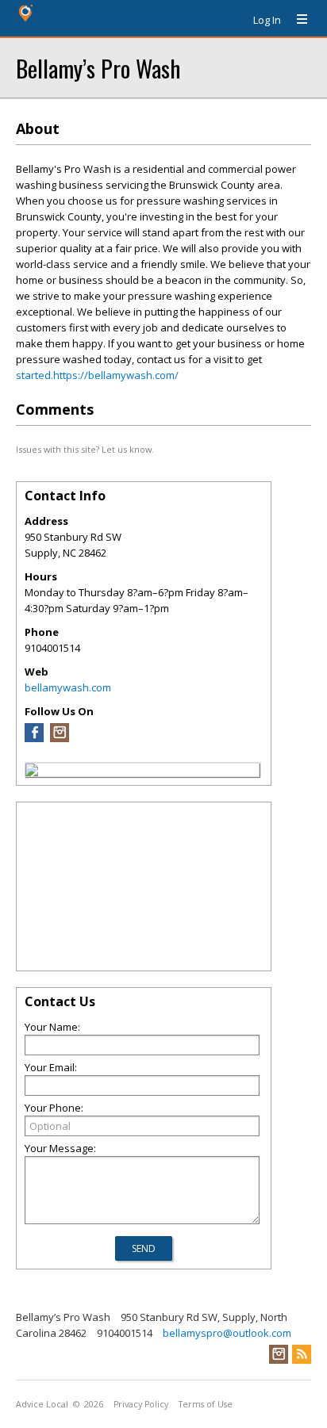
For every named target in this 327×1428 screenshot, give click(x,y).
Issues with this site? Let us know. (85, 449)
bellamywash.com (68, 687)
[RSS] (301, 1354)
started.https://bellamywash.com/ (97, 375)
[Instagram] (59, 738)
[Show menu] (296, 20)
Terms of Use (206, 1404)
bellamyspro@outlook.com (227, 1333)
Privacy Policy (140, 1404)
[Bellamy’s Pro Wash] (31, 772)
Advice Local (42, 1404)
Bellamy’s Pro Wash (98, 68)
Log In (267, 20)
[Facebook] (34, 738)
